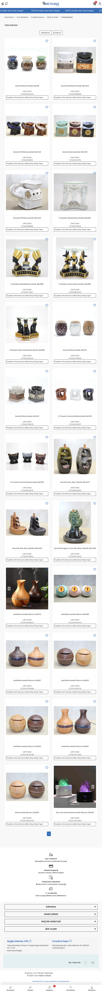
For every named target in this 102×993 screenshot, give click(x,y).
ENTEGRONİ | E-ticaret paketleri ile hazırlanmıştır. (51, 981)
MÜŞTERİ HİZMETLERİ (51, 921)
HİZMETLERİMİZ (51, 914)
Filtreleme (45, 32)
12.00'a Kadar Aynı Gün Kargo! (15, 10)
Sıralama (57, 32)
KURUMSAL (51, 906)
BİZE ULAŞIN (51, 929)
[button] (9, 588)
